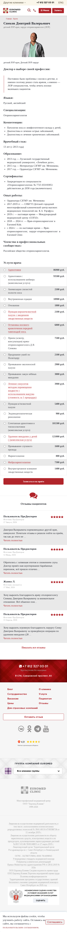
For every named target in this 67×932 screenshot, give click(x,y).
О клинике (45, 689)
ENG (61, 2)
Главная (9, 19)
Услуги (43, 694)
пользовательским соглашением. (21, 927)
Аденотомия (14, 270)
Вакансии (12, 699)
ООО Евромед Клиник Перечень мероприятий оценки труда (33, 873)
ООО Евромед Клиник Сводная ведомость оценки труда (33, 870)
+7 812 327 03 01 (45, 3)
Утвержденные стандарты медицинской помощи (33, 859)
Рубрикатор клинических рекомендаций (33, 862)
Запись (58, 10)
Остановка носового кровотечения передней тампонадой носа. (20, 328)
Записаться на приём (33, 481)
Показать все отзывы (33, 647)
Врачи (15, 19)
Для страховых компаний (22, 708)
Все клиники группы (28, 771)
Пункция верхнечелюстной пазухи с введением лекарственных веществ (22, 315)
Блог (10, 689)
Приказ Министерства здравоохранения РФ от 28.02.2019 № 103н (33, 866)
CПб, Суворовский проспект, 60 (34, 676)
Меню (45, 10)
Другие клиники (13, 3)
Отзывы (43, 703)
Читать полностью (12, 540)
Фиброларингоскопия (19, 462)
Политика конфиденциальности (33, 876)
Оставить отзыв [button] (33, 717)
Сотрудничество (17, 694)
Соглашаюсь (54, 922)
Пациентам (45, 699)
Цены (10, 703)
